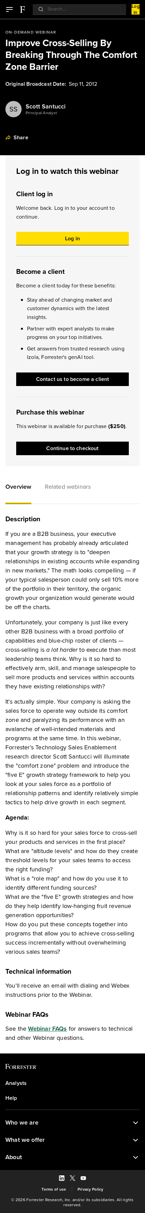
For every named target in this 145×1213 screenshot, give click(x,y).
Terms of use (53, 1189)
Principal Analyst (41, 113)
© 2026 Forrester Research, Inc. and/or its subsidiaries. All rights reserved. (72, 1202)
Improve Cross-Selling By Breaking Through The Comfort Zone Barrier (71, 55)
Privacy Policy (91, 1189)
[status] (136, 1123)
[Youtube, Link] (83, 1178)
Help (11, 1098)
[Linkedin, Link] (61, 1178)
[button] (18, 487)
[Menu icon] (9, 9)
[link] (22, 9)
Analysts (16, 1083)
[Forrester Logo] (22, 9)
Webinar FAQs (47, 1028)
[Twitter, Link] (72, 1178)
